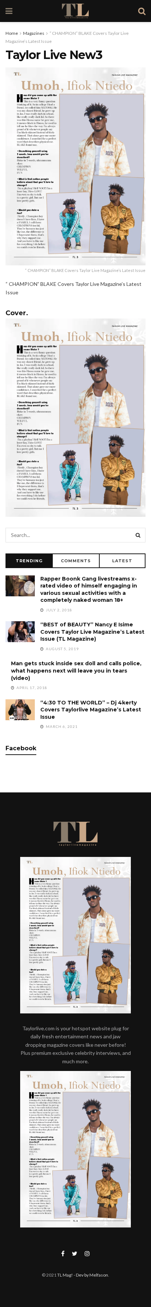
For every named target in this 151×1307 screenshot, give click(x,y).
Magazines (33, 33)
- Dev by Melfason (90, 1275)
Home (11, 33)
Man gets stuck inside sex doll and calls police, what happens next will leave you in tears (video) (76, 670)
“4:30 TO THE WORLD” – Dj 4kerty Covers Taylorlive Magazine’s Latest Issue (90, 709)
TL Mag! (65, 1275)
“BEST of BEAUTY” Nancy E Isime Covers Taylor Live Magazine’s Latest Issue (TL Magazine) (92, 631)
